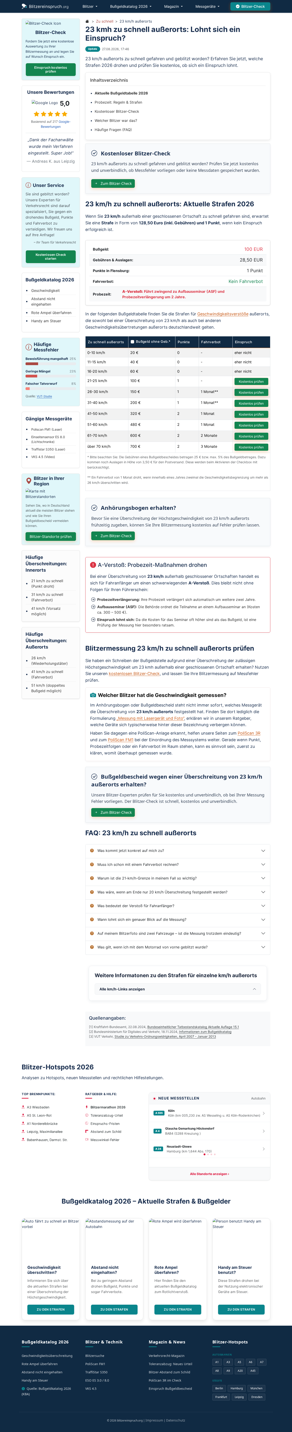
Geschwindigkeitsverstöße (222, 314)
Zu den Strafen (51, 1309)
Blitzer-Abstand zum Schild (169, 1372)
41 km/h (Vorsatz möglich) (46, 611)
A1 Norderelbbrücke (42, 1124)
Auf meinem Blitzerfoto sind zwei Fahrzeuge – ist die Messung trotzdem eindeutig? (169, 933)
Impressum (154, 1420)
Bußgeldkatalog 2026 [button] (129, 6)
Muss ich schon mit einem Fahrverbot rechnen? (138, 864)
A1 (217, 1362)
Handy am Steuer (46, 321)
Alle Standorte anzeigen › (209, 1174)
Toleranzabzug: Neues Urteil (170, 1364)
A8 (217, 1371)
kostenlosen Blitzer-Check (134, 673)
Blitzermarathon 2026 (108, 1107)
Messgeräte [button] (206, 6)
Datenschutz (175, 1420)
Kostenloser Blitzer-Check (117, 111)
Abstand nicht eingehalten (43, 301)
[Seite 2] (208, 1154)
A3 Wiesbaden (38, 1107)
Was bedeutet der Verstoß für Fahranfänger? (135, 905)
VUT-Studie (44, 396)
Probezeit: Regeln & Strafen (118, 102)
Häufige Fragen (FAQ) (113, 129)
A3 (228, 1362)
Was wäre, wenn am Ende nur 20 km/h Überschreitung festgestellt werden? (162, 892)
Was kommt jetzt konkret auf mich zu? (130, 850)
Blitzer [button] (89, 6)
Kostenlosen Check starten (51, 256)
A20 (240, 1371)
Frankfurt (221, 1397)
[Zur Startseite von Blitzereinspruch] (87, 21)
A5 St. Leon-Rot (39, 1115)
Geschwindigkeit (45, 290)
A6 (250, 1362)
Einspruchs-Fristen (105, 1124)
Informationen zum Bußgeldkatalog (205, 1032)
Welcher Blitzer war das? (116, 120)
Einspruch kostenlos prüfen (50, 69)
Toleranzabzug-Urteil (107, 1115)
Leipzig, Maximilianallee (45, 1132)
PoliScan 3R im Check (165, 1380)
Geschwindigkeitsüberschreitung (47, 1355)
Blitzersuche (94, 1355)
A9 (228, 1371)
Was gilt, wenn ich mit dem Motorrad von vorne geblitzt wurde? (152, 947)
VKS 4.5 (90, 1388)
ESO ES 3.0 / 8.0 (97, 1380)
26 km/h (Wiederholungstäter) (49, 661)
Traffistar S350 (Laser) (48, 449)
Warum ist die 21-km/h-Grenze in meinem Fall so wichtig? (147, 878)
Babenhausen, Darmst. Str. (47, 1140)
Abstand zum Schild (106, 1132)
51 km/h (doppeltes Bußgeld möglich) (48, 688)
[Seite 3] (211, 1154)
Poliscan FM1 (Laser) (46, 429)
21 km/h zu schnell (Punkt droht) (47, 584)
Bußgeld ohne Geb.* (153, 341)
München (256, 1388)
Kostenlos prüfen (251, 381)
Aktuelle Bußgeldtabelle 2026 (121, 93)
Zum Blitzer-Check (116, 183)
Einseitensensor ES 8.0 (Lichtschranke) (48, 439)
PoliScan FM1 (120, 739)
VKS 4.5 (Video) (43, 457)
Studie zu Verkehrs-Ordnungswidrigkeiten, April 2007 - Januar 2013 (165, 1036)
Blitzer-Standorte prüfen (51, 536)
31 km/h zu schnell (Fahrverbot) (47, 597)
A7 (261, 1362)
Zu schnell (104, 21)
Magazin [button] (172, 6)
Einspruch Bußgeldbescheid (170, 1388)
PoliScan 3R (249, 733)
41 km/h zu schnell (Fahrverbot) (47, 674)
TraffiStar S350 (96, 1372)
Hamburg (237, 1388)
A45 (253, 1371)
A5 (239, 1362)
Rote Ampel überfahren (51, 312)
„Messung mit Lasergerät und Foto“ (150, 718)
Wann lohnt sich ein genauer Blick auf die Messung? (141, 919)
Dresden (256, 1397)
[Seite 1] (204, 1154)
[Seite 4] (215, 1154)
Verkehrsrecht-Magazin (167, 1355)
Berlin (219, 1388)
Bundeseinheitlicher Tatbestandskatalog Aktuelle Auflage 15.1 (193, 1027)
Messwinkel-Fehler (105, 1140)
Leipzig (239, 1397)
